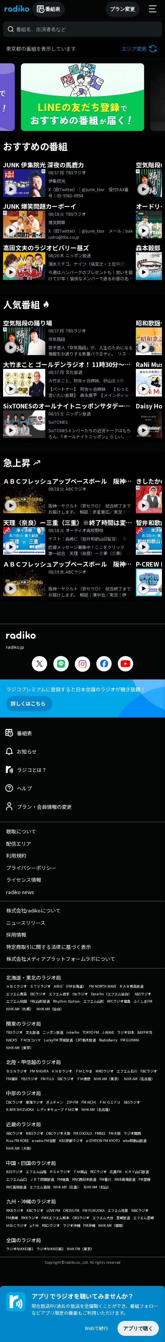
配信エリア (18, 843)
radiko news (20, 892)
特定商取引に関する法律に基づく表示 (48, 946)
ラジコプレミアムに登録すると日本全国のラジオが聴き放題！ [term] (75, 689)
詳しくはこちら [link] (28, 703)
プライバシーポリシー (31, 867)
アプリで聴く (138, 1328)
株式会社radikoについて (33, 910)
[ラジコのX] (39, 664)
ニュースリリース (25, 922)
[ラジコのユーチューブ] (125, 664)
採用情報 (16, 934)
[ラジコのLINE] (61, 664)
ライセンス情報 (23, 879)
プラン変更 (122, 9)
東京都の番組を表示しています (41, 48)
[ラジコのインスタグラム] (82, 664)
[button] (140, 48)
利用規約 (16, 855)
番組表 (52, 9)
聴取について (21, 831)
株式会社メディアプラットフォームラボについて (60, 958)
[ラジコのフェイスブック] (104, 664)
